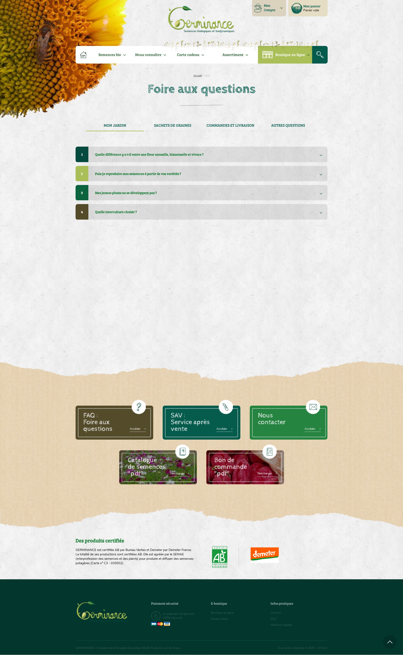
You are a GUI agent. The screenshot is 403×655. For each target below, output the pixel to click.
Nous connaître (148, 54)
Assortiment (232, 54)
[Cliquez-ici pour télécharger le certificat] (265, 555)
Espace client (219, 619)
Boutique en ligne (290, 54)
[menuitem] (308, 8)
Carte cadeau (188, 54)
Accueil (198, 75)
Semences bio (109, 54)
